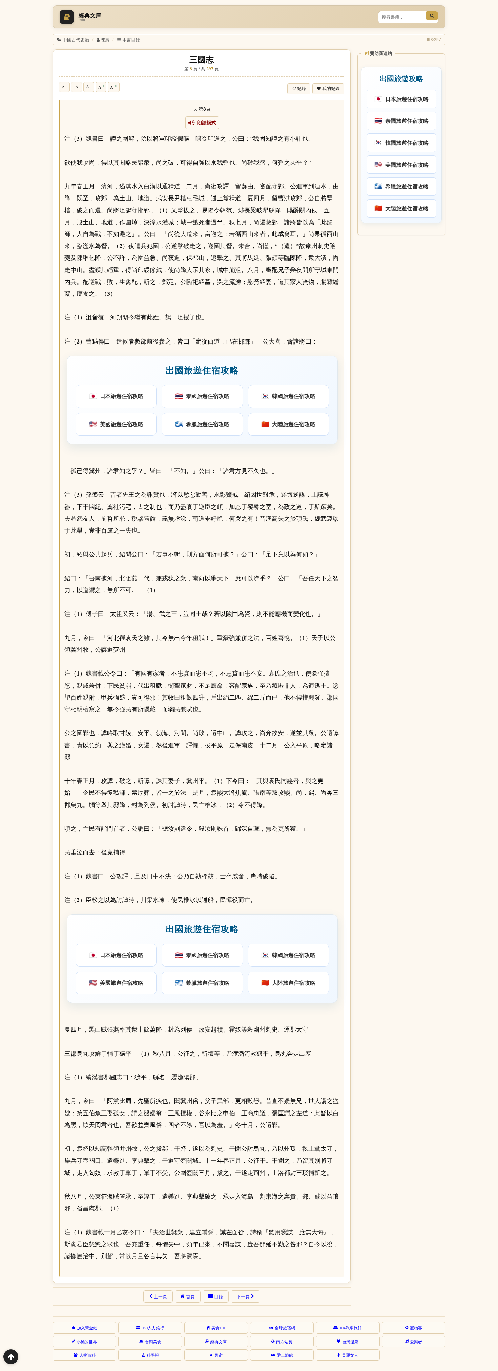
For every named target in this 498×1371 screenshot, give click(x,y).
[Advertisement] (400, 341)
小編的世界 (87, 1341)
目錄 (218, 1296)
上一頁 (160, 1296)
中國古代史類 (76, 39)
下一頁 (243, 1296)
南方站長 (284, 1341)
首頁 (190, 1296)
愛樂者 (416, 1341)
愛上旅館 (285, 1355)
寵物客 (416, 1327)
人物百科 (87, 1355)
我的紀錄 (331, 88)
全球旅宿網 (285, 1327)
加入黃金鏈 (87, 1327)
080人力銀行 (153, 1327)
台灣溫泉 (350, 1341)
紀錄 (301, 88)
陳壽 (105, 39)
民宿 (218, 1355)
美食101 (218, 1327)
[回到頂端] (10, 1356)
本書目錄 (131, 39)
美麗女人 (350, 1355)
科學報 (153, 1355)
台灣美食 (153, 1341)
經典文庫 (218, 1341)
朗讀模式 (205, 122)
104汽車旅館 (350, 1327)
